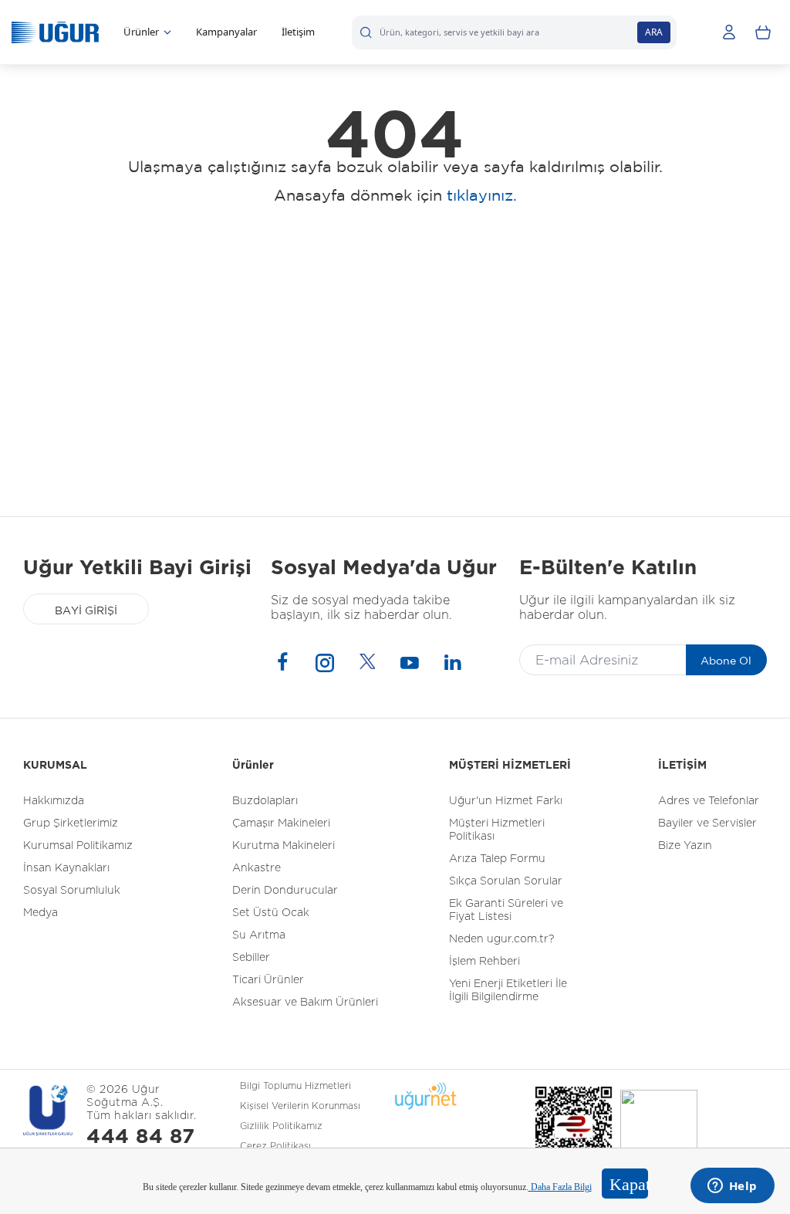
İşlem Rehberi (484, 961)
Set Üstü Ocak (270, 913)
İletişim (298, 32)
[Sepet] (763, 32)
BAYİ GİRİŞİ (86, 610)
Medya (40, 913)
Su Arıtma (258, 935)
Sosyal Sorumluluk (71, 890)
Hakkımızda (53, 801)
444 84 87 (140, 1137)
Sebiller (251, 957)
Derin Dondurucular (285, 890)
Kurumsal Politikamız (78, 845)
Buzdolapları (265, 801)
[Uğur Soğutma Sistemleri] (55, 32)
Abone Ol (726, 660)
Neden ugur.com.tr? (501, 939)
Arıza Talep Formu (497, 859)
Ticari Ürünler (268, 980)
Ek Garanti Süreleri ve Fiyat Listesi (506, 910)
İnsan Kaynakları (66, 868)
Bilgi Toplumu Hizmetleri (295, 1086)
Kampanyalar (226, 32)
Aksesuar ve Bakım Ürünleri (305, 1002)
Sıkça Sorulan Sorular (505, 881)
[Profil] (729, 32)
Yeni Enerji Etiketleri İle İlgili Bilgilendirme (508, 991)
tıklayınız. (482, 195)
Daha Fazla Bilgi (560, 1187)
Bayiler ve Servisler (707, 823)
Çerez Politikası (275, 1146)
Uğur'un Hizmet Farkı (505, 801)
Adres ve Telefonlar (708, 801)
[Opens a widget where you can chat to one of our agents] (732, 1187)
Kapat (628, 1184)
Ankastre (256, 868)
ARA (654, 32)
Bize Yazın (685, 845)
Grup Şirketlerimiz (70, 823)
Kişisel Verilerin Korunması (300, 1106)
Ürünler (141, 32)
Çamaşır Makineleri (281, 823)
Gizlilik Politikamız (281, 1126)
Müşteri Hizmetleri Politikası (497, 830)
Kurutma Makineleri (283, 845)
